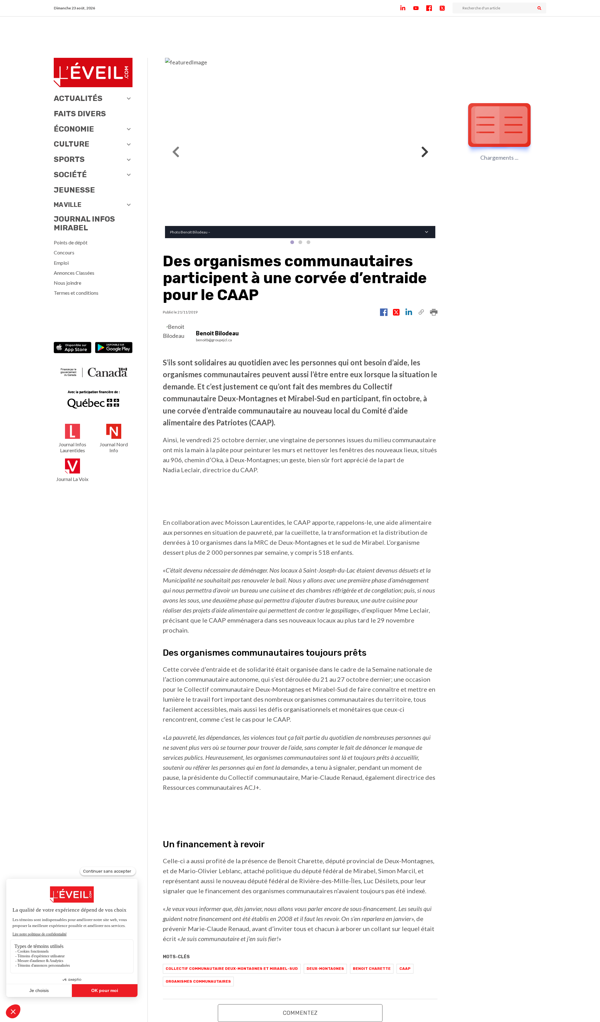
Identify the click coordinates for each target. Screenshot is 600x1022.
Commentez (300, 1012)
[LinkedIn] (406, 8)
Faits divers (80, 113)
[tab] (292, 242)
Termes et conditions (76, 293)
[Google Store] (113, 348)
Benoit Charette (372, 968)
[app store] (72, 348)
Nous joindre (67, 283)
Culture (71, 144)
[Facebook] (432, 8)
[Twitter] (445, 8)
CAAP (405, 968)
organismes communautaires (198, 981)
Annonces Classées (74, 273)
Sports (69, 159)
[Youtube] (419, 8)
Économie (74, 129)
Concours (64, 252)
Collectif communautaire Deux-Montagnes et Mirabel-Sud (232, 968)
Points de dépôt (71, 242)
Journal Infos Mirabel (84, 224)
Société (70, 174)
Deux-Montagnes (325, 968)
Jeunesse (74, 190)
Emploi (61, 263)
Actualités (78, 98)
